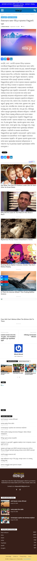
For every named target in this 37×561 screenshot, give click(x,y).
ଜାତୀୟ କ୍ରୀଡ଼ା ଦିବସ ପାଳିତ (18, 373)
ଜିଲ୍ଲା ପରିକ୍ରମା (12, 17)
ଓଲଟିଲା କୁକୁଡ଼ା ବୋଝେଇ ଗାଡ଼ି (8, 454)
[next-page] (19, 377)
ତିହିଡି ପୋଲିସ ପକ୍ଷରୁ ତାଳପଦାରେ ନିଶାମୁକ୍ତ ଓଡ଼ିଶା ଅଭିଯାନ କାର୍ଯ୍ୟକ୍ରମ (16, 433)
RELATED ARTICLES (12, 361)
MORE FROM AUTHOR (24, 361)
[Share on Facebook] (2, 59)
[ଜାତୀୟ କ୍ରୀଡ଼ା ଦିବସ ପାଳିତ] (18, 368)
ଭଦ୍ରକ (2, 537)
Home (2, 14)
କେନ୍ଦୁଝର (8, 14)
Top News (3, 543)
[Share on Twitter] (5, 59)
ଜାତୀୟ (2, 540)
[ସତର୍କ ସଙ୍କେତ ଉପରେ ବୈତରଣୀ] (6, 368)
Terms (29, 556)
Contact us (15, 556)
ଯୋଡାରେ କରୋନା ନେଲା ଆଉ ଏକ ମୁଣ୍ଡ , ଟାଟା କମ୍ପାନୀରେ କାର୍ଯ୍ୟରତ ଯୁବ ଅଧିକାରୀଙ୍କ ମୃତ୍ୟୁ (8, 337)
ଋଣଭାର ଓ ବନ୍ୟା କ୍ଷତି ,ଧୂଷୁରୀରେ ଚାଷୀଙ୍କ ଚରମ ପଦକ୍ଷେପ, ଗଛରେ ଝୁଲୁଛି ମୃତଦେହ (18, 443)
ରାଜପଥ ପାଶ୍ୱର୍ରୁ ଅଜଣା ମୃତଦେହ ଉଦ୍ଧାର (11, 464)
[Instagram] (20, 490)
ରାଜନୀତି (2, 545)
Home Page (8, 556)
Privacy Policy (23, 556)
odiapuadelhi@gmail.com (22, 486)
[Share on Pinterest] (8, 59)
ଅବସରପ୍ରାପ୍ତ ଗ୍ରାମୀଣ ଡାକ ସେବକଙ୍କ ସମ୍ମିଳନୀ (30, 373)
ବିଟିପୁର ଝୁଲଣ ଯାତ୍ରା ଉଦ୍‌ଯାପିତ (9, 438)
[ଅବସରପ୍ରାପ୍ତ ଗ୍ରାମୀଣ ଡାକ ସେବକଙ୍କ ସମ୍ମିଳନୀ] (30, 368)
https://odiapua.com (18, 356)
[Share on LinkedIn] (11, 59)
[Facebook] (17, 490)
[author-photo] (18, 348)
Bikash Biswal (5, 26)
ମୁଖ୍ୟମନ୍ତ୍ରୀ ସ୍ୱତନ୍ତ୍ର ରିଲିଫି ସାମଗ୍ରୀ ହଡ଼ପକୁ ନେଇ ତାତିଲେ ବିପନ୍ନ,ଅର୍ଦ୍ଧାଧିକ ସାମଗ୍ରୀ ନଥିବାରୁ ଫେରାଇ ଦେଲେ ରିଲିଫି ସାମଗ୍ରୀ (18, 449)
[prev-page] (17, 377)
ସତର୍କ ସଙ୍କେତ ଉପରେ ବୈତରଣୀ (5, 373)
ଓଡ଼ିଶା (2, 535)
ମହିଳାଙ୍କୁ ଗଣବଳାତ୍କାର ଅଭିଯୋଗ (30, 335)
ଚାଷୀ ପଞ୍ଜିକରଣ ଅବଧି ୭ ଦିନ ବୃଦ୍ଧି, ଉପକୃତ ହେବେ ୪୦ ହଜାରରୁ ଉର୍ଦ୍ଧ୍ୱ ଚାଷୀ (16, 459)
